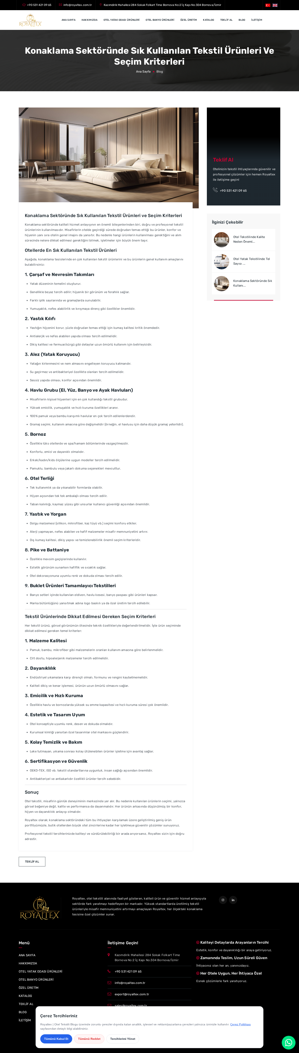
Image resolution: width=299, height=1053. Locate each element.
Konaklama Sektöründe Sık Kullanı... (252, 283)
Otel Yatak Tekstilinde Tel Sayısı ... (251, 261)
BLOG (242, 19)
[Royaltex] (30, 20)
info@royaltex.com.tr (77, 5)
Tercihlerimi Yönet (122, 1038)
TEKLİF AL (226, 19)
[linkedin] (233, 900)
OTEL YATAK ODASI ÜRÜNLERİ (122, 19)
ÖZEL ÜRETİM (188, 19)
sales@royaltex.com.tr (131, 1005)
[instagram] (223, 900)
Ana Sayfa (143, 71)
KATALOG (208, 19)
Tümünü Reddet (89, 1038)
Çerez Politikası (240, 1024)
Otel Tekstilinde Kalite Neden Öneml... (249, 239)
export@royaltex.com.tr (132, 994)
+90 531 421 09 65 (39, 5)
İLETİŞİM (256, 19)
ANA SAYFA (68, 19)
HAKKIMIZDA (89, 19)
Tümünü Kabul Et (56, 1038)
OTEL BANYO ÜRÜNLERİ (160, 19)
